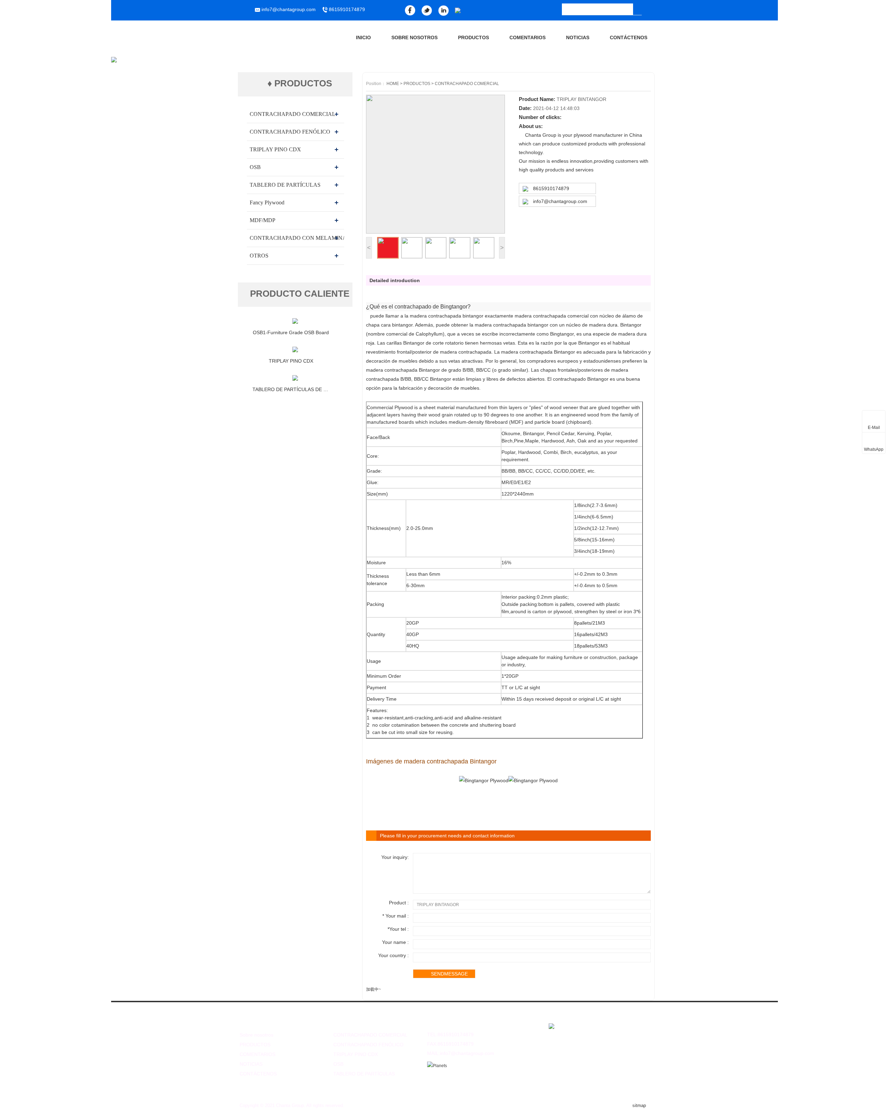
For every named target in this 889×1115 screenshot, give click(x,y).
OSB (255, 167)
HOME (393, 83)
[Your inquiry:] (531, 892)
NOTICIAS (577, 37)
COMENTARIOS (527, 37)
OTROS (259, 256)
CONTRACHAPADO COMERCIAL (292, 114)
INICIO (363, 37)
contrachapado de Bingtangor (430, 307)
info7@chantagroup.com (560, 201)
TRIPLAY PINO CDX (275, 149)
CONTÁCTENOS (628, 37)
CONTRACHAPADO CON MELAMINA (298, 238)
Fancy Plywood (267, 202)
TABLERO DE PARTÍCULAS (285, 185)
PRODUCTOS (473, 37)
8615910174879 (346, 9)
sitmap (639, 1105)
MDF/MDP (262, 220)
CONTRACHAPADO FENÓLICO (290, 132)
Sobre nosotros (414, 37)
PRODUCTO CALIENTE (299, 293)
